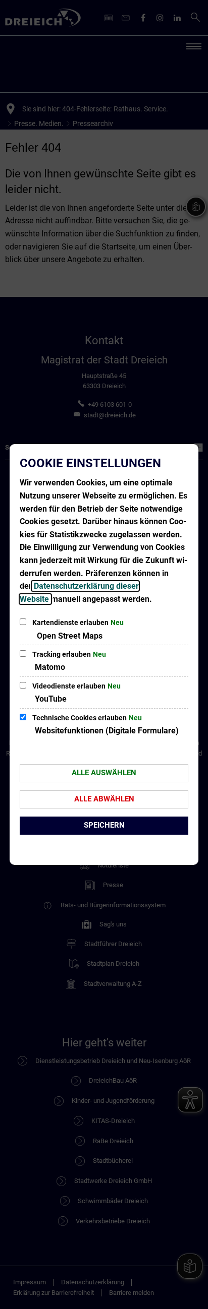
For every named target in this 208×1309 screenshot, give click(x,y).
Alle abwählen (104, 798)
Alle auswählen (104, 772)
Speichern (104, 825)
